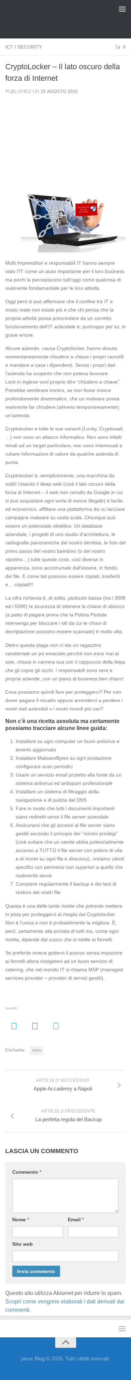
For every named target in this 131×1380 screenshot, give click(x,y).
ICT (9, 47)
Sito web (22, 1244)
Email (76, 1219)
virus (36, 1050)
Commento (26, 1172)
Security (29, 47)
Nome (20, 1219)
